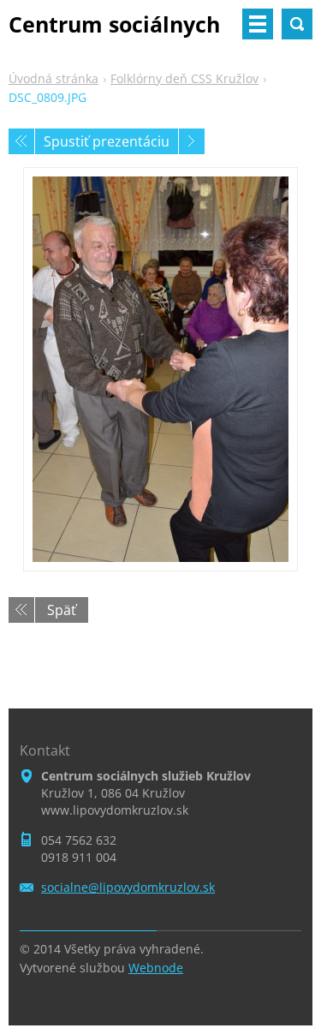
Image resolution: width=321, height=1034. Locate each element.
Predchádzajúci (21, 141)
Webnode (155, 967)
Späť (61, 610)
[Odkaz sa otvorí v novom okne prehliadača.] (160, 369)
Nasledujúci (192, 141)
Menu (257, 24)
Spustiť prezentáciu (106, 141)
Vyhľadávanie (297, 24)
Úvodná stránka (53, 78)
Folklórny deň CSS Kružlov (184, 78)
